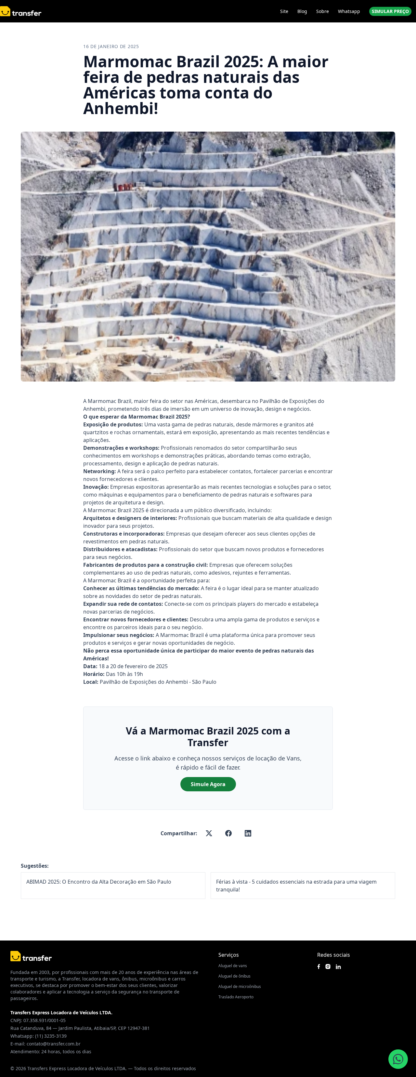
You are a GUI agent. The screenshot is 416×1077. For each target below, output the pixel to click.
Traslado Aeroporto (236, 997)
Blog (302, 11)
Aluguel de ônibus (234, 976)
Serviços (228, 954)
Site (284, 11)
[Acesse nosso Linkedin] (338, 966)
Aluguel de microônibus (239, 986)
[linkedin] (248, 833)
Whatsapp (349, 11)
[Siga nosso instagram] (328, 966)
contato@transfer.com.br (54, 1044)
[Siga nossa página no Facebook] (318, 966)
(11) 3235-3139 (51, 1036)
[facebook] (228, 833)
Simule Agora (208, 784)
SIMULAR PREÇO (390, 11)
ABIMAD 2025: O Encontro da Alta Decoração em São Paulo (98, 881)
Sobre (322, 11)
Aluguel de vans (232, 965)
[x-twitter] (209, 833)
